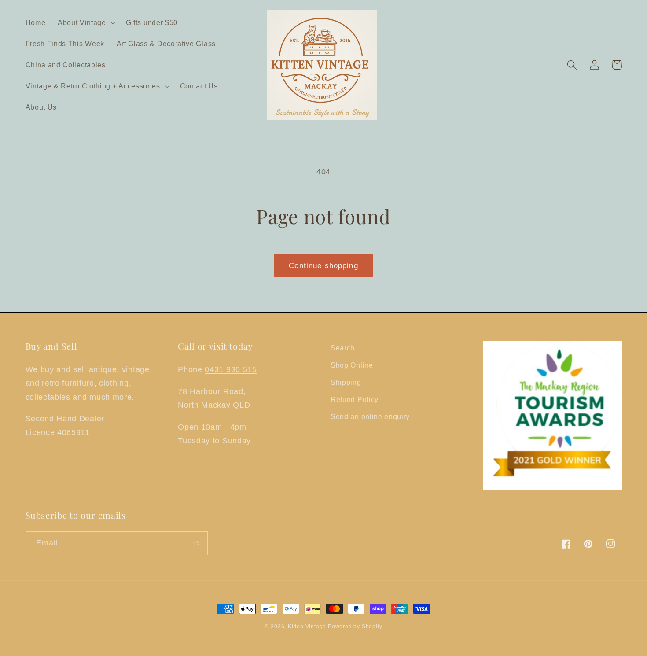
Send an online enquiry (370, 416)
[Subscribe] (196, 543)
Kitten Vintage (308, 626)
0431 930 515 (231, 369)
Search (343, 348)
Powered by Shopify (355, 626)
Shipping (346, 382)
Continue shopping (323, 265)
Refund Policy (355, 399)
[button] (85, 22)
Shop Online (352, 365)
